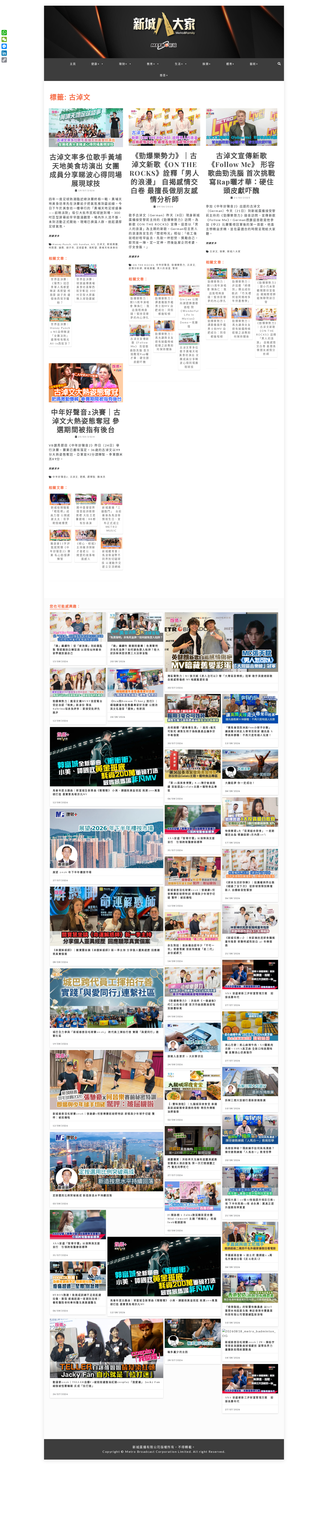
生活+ (179, 63)
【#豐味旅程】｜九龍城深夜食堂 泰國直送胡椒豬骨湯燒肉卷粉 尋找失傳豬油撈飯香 (192, 1107)
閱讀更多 (54, 236)
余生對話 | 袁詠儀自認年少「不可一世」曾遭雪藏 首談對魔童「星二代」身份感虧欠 (191, 949)
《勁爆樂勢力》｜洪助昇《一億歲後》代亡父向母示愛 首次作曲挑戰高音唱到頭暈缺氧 (192, 1004)
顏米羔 (101, 476)
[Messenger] (4, 46)
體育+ (230, 63)
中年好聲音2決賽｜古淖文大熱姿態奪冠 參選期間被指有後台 (86, 420)
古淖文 (101, 244)
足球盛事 (81, 247)
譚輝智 (91, 476)
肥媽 (83, 476)
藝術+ (254, 63)
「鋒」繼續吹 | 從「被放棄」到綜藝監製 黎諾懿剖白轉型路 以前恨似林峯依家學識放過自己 (78, 649)
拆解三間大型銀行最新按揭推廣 (245, 1100)
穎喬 (61, 247)
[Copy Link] (4, 59)
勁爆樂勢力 (178, 265)
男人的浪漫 (164, 268)
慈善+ (164, 75)
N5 (93, 244)
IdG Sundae (81, 244)
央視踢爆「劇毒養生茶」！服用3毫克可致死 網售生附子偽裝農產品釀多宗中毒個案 (192, 731)
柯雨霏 (53, 247)
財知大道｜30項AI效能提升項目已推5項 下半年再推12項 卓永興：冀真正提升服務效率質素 (250, 1203)
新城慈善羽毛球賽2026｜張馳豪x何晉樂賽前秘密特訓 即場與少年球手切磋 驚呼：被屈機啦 (191, 893)
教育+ (151, 63)
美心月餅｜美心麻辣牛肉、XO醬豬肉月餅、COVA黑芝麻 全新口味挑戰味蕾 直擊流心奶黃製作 (249, 1048)
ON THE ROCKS (143, 265)
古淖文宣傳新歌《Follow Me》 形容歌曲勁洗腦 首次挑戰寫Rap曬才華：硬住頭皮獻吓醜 (241, 173)
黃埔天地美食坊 (108, 247)
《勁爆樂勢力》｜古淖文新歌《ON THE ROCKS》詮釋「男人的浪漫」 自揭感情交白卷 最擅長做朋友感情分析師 (164, 177)
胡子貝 (70, 247)
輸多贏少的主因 (178, 1351)
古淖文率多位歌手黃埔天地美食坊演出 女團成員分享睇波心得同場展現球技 (86, 170)
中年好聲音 (163, 265)
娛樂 (222, 251)
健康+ (95, 63)
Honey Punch (62, 244)
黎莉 (175, 268)
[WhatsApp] (4, 32)
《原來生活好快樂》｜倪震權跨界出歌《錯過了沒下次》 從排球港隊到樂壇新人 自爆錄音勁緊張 (250, 886)
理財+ (123, 63)
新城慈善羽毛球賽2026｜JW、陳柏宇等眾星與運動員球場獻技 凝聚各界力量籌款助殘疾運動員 (250, 1345)
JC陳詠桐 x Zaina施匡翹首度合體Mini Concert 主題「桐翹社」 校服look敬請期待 (192, 1218)
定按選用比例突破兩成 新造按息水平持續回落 (82, 1195)
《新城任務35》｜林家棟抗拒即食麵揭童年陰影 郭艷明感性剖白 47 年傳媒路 (250, 941)
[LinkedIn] (4, 53)
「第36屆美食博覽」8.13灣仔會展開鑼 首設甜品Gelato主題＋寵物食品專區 (192, 786)
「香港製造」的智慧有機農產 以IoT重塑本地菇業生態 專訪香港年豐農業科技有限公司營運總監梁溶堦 (249, 1310)
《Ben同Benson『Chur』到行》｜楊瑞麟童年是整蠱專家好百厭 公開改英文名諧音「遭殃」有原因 (134, 704)
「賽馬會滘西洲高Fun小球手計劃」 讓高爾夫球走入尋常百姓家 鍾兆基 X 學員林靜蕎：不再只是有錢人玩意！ (249, 731)
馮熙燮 (93, 247)
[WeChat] (4, 39)
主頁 (73, 63)
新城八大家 (234, 251)
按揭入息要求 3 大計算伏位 (186, 1056)
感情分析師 (135, 268)
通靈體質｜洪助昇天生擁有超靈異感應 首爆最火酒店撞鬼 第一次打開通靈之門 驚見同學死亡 (192, 1163)
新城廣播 (112, 244)
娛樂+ (207, 63)
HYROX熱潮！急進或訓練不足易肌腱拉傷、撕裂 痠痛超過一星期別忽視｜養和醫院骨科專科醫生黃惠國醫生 (77, 1298)
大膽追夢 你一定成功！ (240, 782)
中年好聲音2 (60, 476)
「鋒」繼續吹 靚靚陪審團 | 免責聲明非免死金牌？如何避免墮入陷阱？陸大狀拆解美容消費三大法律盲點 (135, 649)
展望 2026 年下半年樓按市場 (72, 872)
